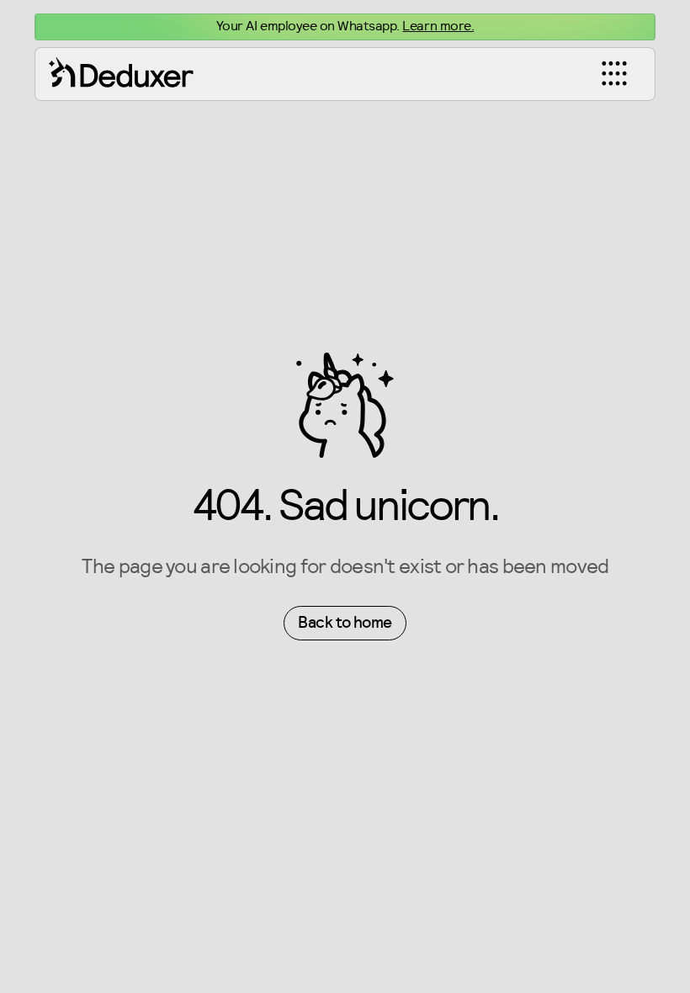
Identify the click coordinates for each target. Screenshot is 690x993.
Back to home (344, 623)
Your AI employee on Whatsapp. (345, 26)
